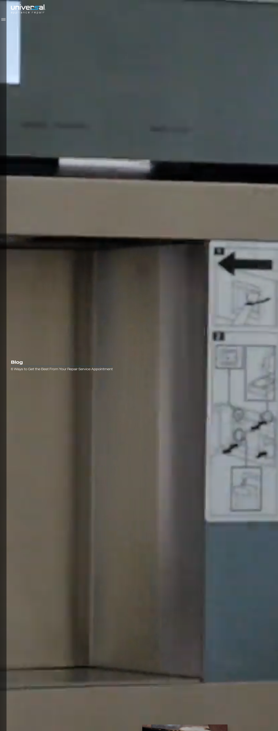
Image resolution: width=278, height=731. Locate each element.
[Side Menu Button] (3, 19)
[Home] (28, 9)
